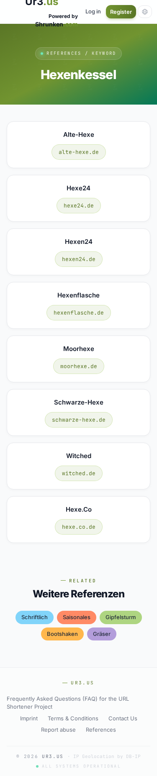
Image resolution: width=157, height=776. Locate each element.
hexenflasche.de (79, 312)
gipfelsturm (121, 617)
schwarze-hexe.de (79, 419)
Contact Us (122, 718)
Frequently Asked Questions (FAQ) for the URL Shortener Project (68, 702)
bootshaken (62, 633)
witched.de (78, 473)
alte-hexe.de (79, 152)
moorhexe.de (78, 366)
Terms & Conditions (73, 718)
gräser (102, 633)
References (101, 729)
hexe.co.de (78, 526)
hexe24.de (79, 205)
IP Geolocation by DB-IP (107, 756)
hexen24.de (78, 259)
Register (121, 11)
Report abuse (58, 729)
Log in (93, 11)
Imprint (29, 718)
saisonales (76, 617)
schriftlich (34, 617)
